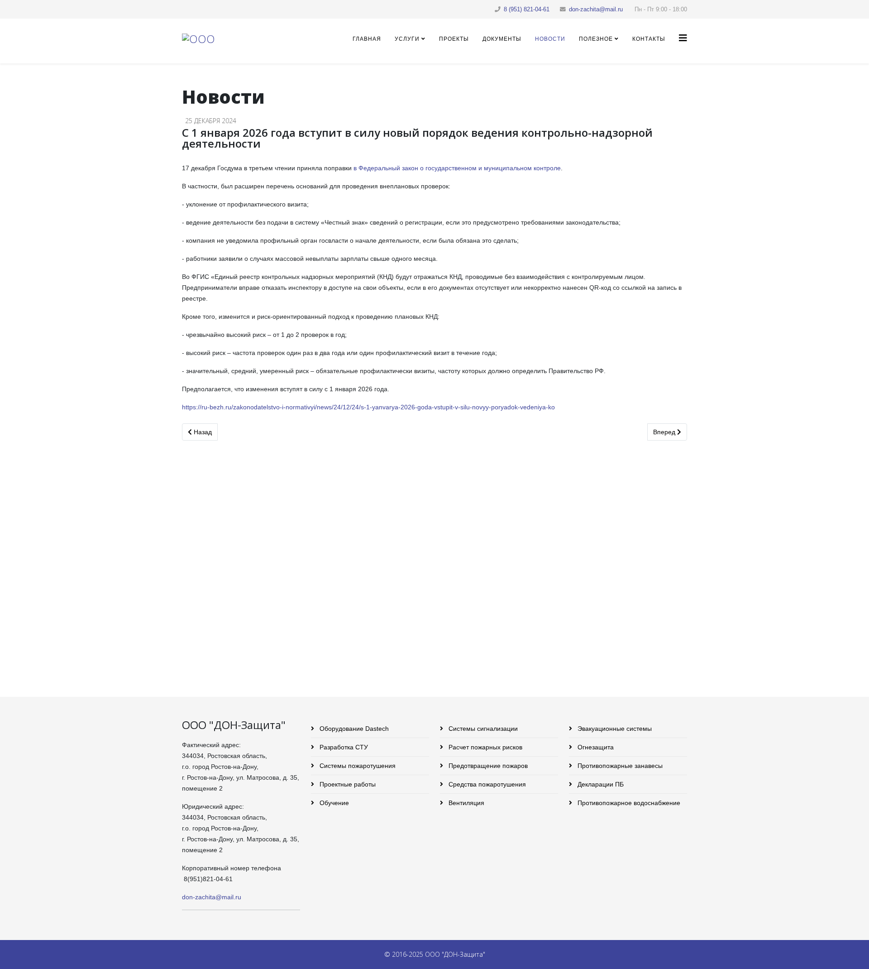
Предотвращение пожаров (487, 765)
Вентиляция (465, 802)
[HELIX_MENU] (683, 38)
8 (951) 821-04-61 (526, 9)
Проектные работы (347, 784)
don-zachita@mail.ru (596, 9)
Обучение (333, 802)
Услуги (407, 39)
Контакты (648, 39)
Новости (550, 39)
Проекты (454, 39)
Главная (367, 39)
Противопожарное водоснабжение (628, 802)
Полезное (596, 39)
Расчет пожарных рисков (484, 747)
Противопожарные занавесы (619, 765)
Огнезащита (595, 747)
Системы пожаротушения (357, 765)
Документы (501, 39)
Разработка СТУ (343, 747)
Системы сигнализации (482, 728)
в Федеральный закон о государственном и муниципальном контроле (457, 168)
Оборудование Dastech (353, 728)
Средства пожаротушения (486, 784)
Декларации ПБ (600, 784)
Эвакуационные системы (614, 728)
